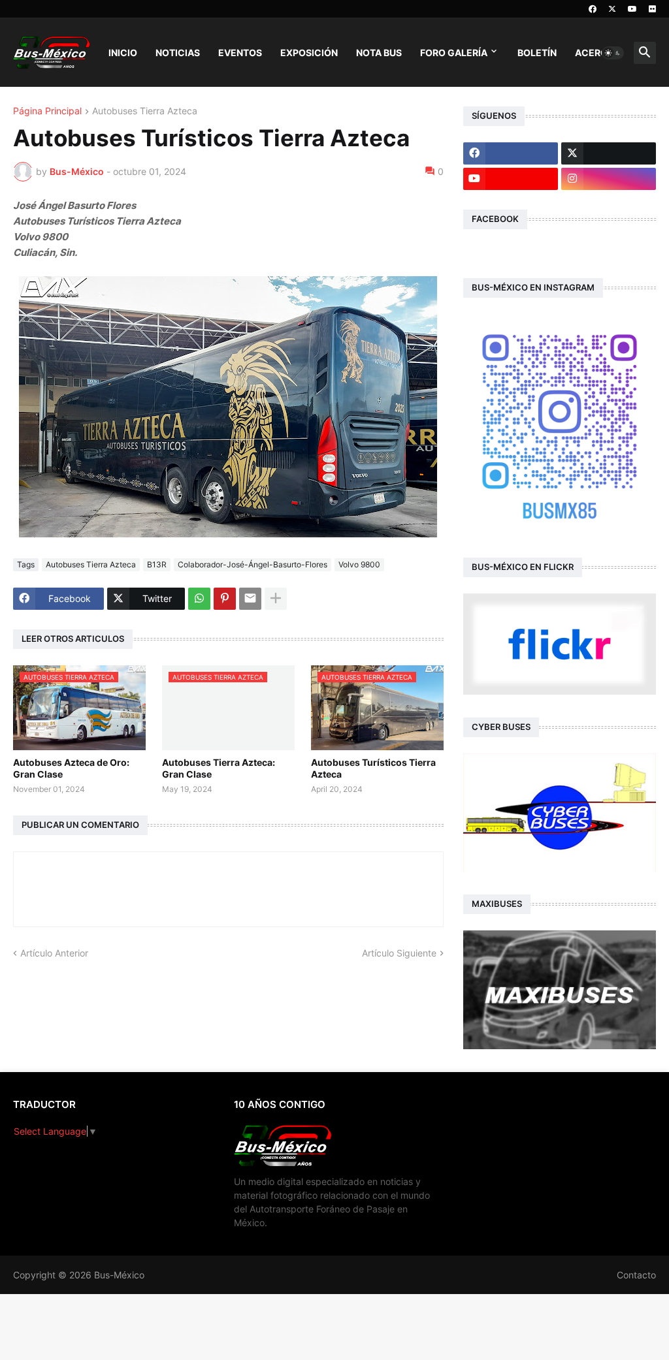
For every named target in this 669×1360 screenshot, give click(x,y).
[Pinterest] (225, 599)
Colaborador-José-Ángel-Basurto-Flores (252, 564)
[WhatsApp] (199, 599)
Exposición (309, 52)
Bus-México (119, 1274)
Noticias (177, 52)
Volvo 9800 (359, 564)
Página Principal (47, 111)
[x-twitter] (612, 9)
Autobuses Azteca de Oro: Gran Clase (71, 768)
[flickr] (652, 9)
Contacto (636, 1274)
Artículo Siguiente (399, 952)
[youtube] (632, 9)
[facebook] (592, 9)
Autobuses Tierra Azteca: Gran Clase (218, 768)
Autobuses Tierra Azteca (144, 111)
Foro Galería (453, 52)
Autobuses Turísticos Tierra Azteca (373, 768)
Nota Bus (379, 52)
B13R (157, 564)
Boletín (537, 52)
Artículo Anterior (54, 952)
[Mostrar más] (276, 599)
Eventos (240, 52)
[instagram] (608, 179)
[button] (613, 52)
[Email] (250, 599)
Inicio (122, 52)
